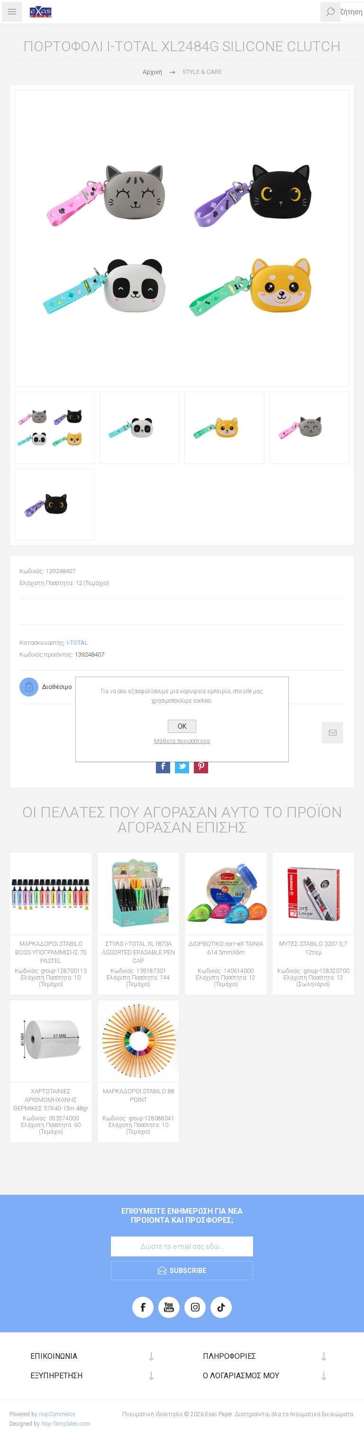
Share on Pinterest (201, 766)
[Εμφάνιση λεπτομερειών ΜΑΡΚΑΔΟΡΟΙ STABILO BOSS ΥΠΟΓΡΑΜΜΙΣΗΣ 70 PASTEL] (51, 893)
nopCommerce (57, 1414)
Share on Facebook (163, 766)
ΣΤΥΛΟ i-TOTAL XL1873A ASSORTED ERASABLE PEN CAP (138, 952)
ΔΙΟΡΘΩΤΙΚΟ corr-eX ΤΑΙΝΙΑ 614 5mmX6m (226, 948)
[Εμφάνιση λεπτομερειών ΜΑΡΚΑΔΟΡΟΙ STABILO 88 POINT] (139, 1041)
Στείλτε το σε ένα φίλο (332, 732)
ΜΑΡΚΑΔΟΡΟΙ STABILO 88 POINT (138, 1095)
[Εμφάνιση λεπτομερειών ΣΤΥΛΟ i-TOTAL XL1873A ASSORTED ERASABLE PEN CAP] (139, 893)
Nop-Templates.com (66, 1423)
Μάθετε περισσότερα (182, 741)
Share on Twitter (182, 766)
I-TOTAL (77, 642)
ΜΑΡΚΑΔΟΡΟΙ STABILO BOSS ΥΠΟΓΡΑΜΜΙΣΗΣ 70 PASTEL (50, 952)
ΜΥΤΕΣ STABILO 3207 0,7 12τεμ (313, 948)
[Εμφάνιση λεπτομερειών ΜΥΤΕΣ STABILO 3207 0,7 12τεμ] (314, 893)
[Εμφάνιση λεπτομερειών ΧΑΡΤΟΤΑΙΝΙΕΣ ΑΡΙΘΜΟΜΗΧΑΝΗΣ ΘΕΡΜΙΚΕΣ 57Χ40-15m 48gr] (51, 1041)
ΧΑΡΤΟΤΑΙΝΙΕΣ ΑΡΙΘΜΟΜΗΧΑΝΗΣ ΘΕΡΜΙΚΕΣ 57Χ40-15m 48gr (51, 1100)
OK (182, 726)
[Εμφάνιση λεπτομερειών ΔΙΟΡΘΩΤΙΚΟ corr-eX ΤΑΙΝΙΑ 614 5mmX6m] (226, 893)
